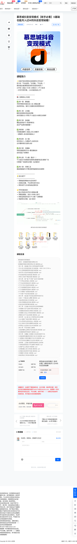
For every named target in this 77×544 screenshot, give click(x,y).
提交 (58, 459)
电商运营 (16, 8)
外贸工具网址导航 (34, 2)
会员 (17, 2)
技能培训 (34, 8)
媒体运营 (25, 8)
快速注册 (73, 3)
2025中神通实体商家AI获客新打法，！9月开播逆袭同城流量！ (28, 423)
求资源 (23, 2)
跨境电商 (7, 8)
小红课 (13, 541)
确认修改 (58, 438)
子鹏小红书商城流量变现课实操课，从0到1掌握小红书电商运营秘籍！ (49, 421)
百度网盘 (42, 378)
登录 (66, 3)
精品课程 (10, 2)
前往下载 (57, 24)
